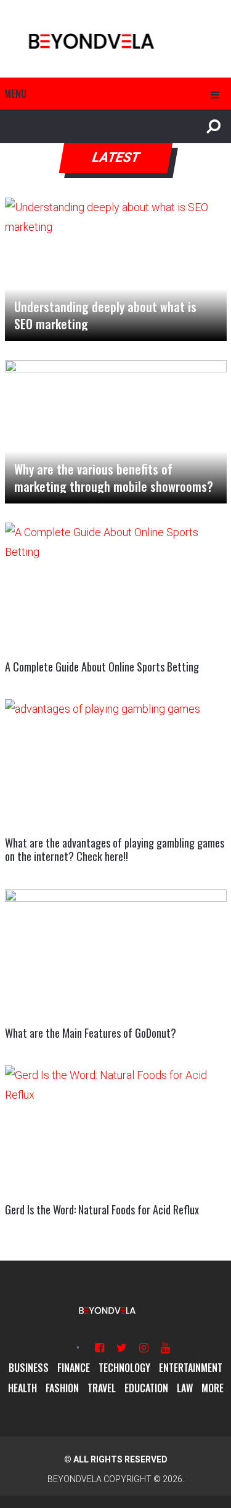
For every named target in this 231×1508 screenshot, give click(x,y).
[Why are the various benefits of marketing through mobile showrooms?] (116, 431)
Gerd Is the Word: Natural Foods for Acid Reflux (102, 1209)
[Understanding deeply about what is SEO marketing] (116, 269)
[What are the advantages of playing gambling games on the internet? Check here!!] (116, 761)
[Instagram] (143, 1347)
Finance (73, 1367)
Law (185, 1388)
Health (22, 1388)
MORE (212, 1388)
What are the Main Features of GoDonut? (90, 1033)
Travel (101, 1388)
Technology (124, 1367)
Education (146, 1388)
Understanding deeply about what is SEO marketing (105, 315)
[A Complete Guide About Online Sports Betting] (116, 585)
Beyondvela (74, 1479)
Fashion (62, 1388)
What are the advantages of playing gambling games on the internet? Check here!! (114, 849)
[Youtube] (165, 1347)
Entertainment (190, 1367)
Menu (15, 93)
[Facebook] (99, 1347)
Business (29, 1367)
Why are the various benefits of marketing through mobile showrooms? (113, 477)
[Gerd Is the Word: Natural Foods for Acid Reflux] (116, 1127)
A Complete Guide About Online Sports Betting (102, 667)
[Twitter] (121, 1347)
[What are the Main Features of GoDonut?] (116, 951)
